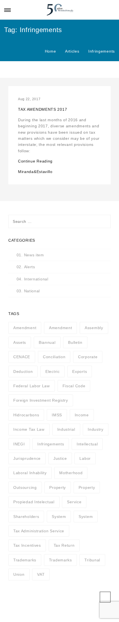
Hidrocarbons (26, 415)
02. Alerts (26, 267)
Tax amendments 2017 (42, 109)
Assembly (94, 328)
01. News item (30, 255)
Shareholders (26, 516)
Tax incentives (27, 545)
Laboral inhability (30, 473)
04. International (32, 279)
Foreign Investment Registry (40, 400)
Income (82, 415)
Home (50, 51)
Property (57, 487)
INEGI (19, 444)
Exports (79, 371)
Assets (19, 342)
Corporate (87, 357)
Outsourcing (25, 487)
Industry (96, 429)
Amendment (24, 328)
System (59, 516)
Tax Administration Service (38, 531)
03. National (28, 291)
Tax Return (64, 545)
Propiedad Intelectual (34, 502)
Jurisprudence (27, 458)
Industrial (66, 429)
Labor (85, 458)
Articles (72, 51)
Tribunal (92, 560)
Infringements (50, 444)
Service (74, 502)
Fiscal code (74, 386)
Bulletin (75, 342)
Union (19, 574)
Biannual (47, 342)
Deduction (23, 371)
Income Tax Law (29, 429)
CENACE (21, 357)
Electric (52, 371)
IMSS (57, 415)
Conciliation (54, 357)
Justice (60, 458)
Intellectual (87, 444)
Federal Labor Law (31, 386)
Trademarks (24, 560)
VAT (41, 574)
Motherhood (70, 473)
